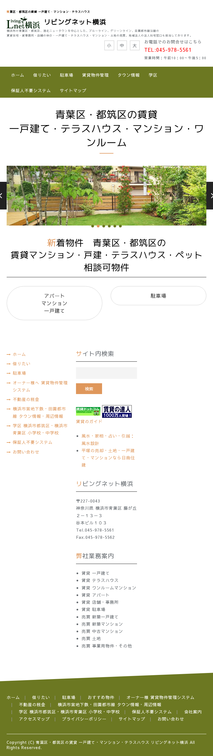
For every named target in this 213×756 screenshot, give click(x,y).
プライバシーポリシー (84, 719)
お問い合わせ (26, 452)
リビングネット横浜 (73, 22)
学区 (153, 75)
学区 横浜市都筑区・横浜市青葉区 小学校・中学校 (40, 429)
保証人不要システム (31, 90)
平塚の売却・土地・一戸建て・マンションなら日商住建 (108, 457)
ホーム (17, 75)
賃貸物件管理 (95, 75)
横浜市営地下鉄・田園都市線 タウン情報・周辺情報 (39, 412)
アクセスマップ (34, 719)
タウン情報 (129, 75)
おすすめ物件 (101, 697)
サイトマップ (73, 90)
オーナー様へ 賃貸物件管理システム (40, 386)
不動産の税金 (26, 399)
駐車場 (66, 75)
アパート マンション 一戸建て (54, 303)
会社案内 (193, 711)
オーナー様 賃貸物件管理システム (160, 697)
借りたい (42, 75)
